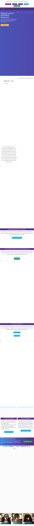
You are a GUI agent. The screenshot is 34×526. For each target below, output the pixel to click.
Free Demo (26, 4)
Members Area (8, 4)
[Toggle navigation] (3, 9)
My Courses (15, 4)
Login (20, 4)
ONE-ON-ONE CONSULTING (8, 418)
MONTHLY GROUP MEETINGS (26, 418)
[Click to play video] (5, 518)
